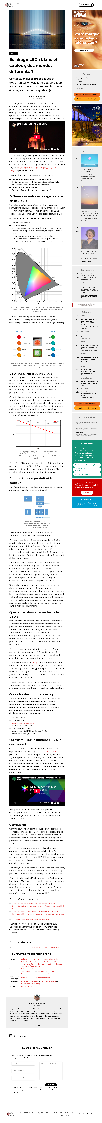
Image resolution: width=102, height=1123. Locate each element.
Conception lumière (51, 959)
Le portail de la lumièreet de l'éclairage (20, 5)
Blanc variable (36, 962)
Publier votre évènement (87, 408)
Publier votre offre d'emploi (87, 99)
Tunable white (27, 964)
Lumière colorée (27, 974)
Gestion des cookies (61, 1114)
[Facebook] (79, 504)
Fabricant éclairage (48, 981)
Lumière (24, 962)
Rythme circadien (28, 969)
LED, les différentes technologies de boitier (31, 919)
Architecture (36, 959)
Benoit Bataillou (27, 986)
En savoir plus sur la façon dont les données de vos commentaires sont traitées (36, 1090)
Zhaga (35, 662)
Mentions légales (55, 1113)
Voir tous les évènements (87, 404)
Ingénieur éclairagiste (29, 981)
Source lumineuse (45, 969)
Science (24, 966)
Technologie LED (28, 971)
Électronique (35, 966)
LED (49, 964)
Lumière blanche (43, 974)
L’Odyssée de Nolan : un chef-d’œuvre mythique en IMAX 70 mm (89, 296)
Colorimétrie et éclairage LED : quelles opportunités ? (35, 911)
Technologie (40, 964)
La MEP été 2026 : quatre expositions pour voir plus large (89, 359)
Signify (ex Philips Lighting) (37, 948)
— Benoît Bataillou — (37, 96)
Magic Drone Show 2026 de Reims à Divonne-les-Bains (89, 347)
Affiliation (48, 1112)
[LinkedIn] (39, 1025)
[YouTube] (95, 504)
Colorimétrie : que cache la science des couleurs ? (34, 903)
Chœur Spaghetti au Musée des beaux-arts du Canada (89, 393)
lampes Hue (51, 751)
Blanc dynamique (51, 962)
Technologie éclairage (46, 971)
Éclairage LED (26, 978)
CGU (33, 1112)
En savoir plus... (86, 182)
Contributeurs (26, 1112)
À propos (18, 1112)
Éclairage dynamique (43, 978)
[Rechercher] (92, 5)
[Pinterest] (79, 1114)
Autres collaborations (82, 474)
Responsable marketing (30, 984)
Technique (57, 964)
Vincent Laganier (80, 426)
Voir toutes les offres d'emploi (87, 95)
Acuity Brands (55, 948)
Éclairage (24, 959)
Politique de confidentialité (41, 1113)
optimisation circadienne (23, 723)
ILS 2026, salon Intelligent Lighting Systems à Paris (88, 371)
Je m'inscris (87, 493)
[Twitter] (35, 1025)
